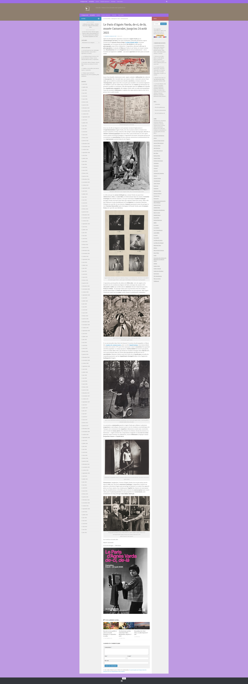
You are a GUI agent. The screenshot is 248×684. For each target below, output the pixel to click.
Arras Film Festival (158, 150)
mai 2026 (85, 93)
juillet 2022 (85, 229)
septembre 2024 (86, 152)
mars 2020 (85, 312)
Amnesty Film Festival (159, 140)
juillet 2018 (85, 372)
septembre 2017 (86, 401)
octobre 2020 (85, 292)
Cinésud (155, 168)
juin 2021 (85, 268)
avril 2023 (85, 203)
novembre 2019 (86, 324)
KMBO (155, 222)
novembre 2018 (86, 360)
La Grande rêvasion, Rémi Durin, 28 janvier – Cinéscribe (159, 47)
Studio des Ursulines (158, 271)
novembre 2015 (86, 467)
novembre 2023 (86, 182)
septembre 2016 (86, 437)
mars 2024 (85, 170)
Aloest (155, 138)
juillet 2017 (85, 407)
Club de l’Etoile (157, 178)
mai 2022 (85, 235)
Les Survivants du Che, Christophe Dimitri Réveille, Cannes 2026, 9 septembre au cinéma (90, 52)
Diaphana (156, 188)
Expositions (124, 18)
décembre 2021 (86, 250)
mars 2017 (85, 419)
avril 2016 (85, 452)
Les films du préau (158, 240)
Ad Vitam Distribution (159, 135)
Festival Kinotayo (158, 220)
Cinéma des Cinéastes (159, 173)
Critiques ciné (83, 1)
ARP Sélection (157, 148)
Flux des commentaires (160, 110)
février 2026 (85, 102)
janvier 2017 (85, 425)
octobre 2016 (85, 434)
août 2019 (85, 333)
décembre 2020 (86, 286)
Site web (107, 660)
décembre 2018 (86, 357)
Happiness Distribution (159, 210)
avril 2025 (85, 131)
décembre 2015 (86, 464)
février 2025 (85, 137)
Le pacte (156, 235)
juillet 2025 (85, 122)
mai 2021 (85, 271)
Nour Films (156, 253)
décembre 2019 (86, 321)
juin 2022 (85, 232)
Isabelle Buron (157, 215)
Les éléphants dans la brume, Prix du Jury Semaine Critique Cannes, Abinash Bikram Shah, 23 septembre (90, 58)
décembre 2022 (86, 214)
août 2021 (85, 262)
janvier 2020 (85, 318)
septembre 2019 (86, 330)
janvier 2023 (85, 211)
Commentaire (108, 647)
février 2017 (85, 422)
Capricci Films (157, 158)
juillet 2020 (85, 301)
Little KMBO (156, 232)
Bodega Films (157, 155)
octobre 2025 (85, 113)
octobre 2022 (85, 220)
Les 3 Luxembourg (158, 230)
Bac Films (156, 153)
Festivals (113, 1)
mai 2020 (85, 306)
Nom (106, 656)
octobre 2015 (85, 470)
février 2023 (85, 208)
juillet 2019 (85, 336)
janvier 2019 (85, 354)
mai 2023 (85, 200)
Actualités (91, 1)
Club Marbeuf (157, 181)
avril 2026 (85, 96)
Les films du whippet (159, 243)
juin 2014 (85, 517)
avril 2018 (85, 381)
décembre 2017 (86, 393)
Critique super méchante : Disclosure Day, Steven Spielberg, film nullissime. (90, 74)
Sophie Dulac (157, 266)
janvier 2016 (85, 461)
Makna (155, 248)
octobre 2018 (85, 363)
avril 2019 (85, 345)
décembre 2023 (86, 179)
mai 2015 (85, 485)
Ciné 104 (156, 170)
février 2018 (85, 387)
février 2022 (85, 244)
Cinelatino (156, 163)
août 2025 (85, 119)
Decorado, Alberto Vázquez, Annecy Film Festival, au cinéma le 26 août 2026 (90, 64)
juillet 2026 (85, 87)
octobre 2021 (85, 256)
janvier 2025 (85, 140)
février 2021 (85, 280)
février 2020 (85, 315)
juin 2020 (85, 304)
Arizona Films (157, 145)
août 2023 (85, 191)
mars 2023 (85, 206)
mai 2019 (85, 342)
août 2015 (85, 476)
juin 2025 (85, 125)
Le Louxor (156, 225)
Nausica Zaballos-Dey (111, 36)
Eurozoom (156, 198)
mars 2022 (85, 241)
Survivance (156, 273)
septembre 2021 (86, 259)
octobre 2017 (85, 399)
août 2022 (85, 226)
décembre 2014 (86, 499)
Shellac (155, 263)
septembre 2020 (86, 295)
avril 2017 (85, 416)
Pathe (155, 255)
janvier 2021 (85, 283)
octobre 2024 (85, 149)
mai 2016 (85, 449)
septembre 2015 (86, 473)
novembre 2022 (86, 217)
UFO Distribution (158, 276)
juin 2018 (85, 375)
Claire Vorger (157, 183)
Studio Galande (157, 268)
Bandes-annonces (105, 1)
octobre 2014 (85, 505)
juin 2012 (85, 532)
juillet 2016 (85, 443)
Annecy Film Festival (158, 143)
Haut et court (157, 212)
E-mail (129, 656)
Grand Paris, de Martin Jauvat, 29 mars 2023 (160, 62)
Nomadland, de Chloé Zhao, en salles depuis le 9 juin (141, 632)
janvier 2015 (85, 496)
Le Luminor (156, 227)
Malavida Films (157, 245)
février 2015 (85, 494)
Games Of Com (157, 205)
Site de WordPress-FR (160, 113)
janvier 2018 (85, 390)
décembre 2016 (86, 428)
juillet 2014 (85, 514)
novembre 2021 (86, 253)
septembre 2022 (86, 223)
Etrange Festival (157, 193)
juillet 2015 (85, 479)
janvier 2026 (85, 105)
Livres (97, 1)
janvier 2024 (85, 176)
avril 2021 (85, 274)
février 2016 (85, 458)
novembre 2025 (86, 111)
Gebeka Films (157, 207)
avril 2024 (85, 167)
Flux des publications (160, 107)
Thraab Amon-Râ (159, 77)
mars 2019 (85, 348)
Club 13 (155, 176)
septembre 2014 (86, 508)
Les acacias (156, 237)
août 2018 (85, 369)
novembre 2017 (86, 396)
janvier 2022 (85, 247)
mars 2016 (85, 455)
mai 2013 (85, 529)
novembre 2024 (86, 146)
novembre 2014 (86, 502)
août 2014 (85, 511)
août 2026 (85, 84)
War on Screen (157, 278)
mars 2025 (85, 134)
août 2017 (85, 404)
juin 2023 (85, 197)
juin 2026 (85, 90)
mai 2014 (85, 520)
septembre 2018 (86, 366)
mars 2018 (85, 384)
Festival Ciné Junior (158, 160)
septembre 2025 (86, 116)
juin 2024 (85, 161)
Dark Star (156, 186)
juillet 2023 (85, 194)
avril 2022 (85, 238)
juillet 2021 (85, 265)
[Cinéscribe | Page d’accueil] (87, 8)
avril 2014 (85, 523)
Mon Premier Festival (159, 250)
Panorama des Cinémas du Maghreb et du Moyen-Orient (160, 259)
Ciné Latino (120, 1)
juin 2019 (85, 339)
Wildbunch (156, 281)
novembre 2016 (86, 431)
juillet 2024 (85, 158)
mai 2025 (85, 128)
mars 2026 (85, 99)
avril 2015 (85, 488)
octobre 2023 (85, 185)
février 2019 (85, 351)
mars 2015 (85, 491)
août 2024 (85, 155)
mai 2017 (85, 413)
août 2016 (85, 440)
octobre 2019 (85, 327)
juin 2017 (85, 410)
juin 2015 (85, 482)
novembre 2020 (86, 289)
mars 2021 (85, 277)
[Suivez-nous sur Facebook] (98, 18)
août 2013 (85, 526)
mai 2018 (85, 378)
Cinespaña (156, 165)
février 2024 (85, 173)
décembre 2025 (86, 108)
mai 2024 (85, 164)
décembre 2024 (86, 143)
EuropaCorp (156, 196)
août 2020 (85, 298)
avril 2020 (85, 309)
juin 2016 (85, 446)
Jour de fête (156, 217)
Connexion (157, 104)
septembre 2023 (86, 188)
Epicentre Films (157, 191)
